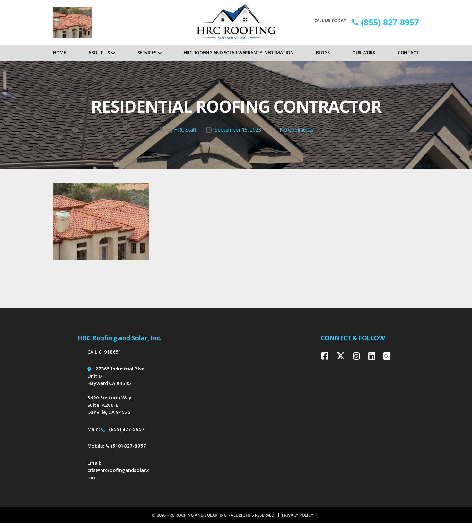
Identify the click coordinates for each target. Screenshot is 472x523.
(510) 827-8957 (127, 446)
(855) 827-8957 (390, 22)
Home (59, 53)
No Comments (296, 129)
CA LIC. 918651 (104, 352)
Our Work (363, 53)
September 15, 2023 (238, 129)
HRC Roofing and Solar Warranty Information (238, 53)
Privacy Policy (297, 515)
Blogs (323, 53)
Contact (408, 53)
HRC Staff (185, 129)
